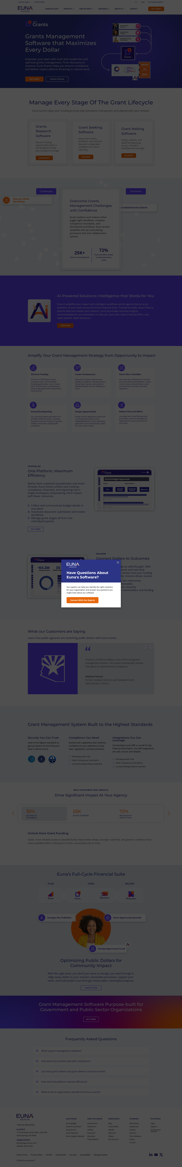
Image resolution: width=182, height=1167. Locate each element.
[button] (118, 562)
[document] (91, 583)
